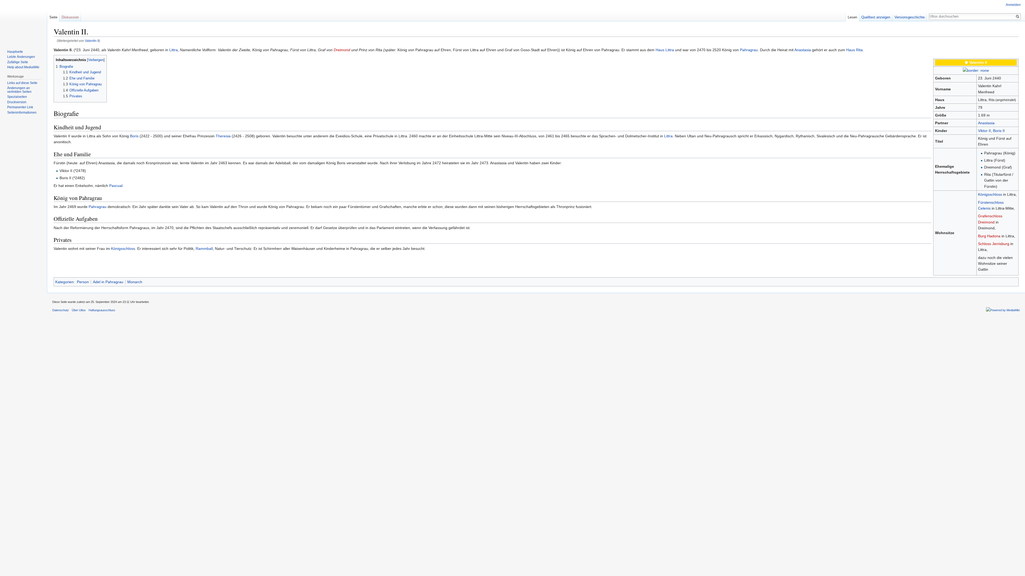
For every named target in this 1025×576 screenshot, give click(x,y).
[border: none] (976, 70)
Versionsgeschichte (909, 17)
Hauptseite (15, 52)
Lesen (852, 17)
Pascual (116, 185)
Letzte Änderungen (21, 57)
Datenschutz (60, 310)
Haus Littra (665, 50)
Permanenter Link (20, 107)
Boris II (999, 131)
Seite (53, 17)
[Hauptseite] (23, 21)
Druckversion (16, 102)
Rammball (204, 248)
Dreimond (342, 50)
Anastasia (802, 50)
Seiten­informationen (22, 112)
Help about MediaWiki (23, 67)
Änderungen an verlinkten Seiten (19, 90)
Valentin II (92, 40)
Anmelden (1013, 5)
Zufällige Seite (17, 62)
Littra (173, 50)
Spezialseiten (17, 97)
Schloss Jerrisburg (993, 244)
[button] (58, 59)
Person (83, 282)
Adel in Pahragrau (108, 282)
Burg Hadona (989, 236)
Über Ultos (79, 310)
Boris (134, 136)
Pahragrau (749, 50)
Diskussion (70, 17)
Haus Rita (854, 50)
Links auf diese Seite (22, 83)
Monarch (134, 282)
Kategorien (64, 282)
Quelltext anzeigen (875, 17)
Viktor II (984, 131)
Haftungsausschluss (102, 310)
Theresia (223, 136)
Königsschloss (990, 194)
